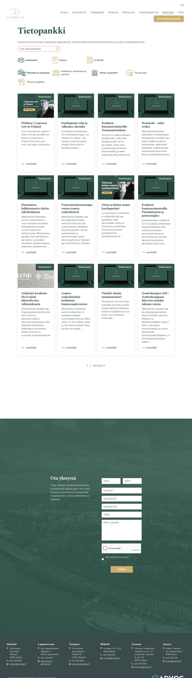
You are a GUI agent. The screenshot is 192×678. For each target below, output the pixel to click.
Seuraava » (99, 365)
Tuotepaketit (97, 12)
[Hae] (57, 48)
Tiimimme (113, 12)
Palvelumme (79, 12)
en (182, 5)
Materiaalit (168, 12)
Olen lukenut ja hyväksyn (117, 559)
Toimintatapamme (148, 12)
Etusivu (64, 12)
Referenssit (128, 12)
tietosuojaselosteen (114, 560)
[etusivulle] (16, 12)
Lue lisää (31, 163)
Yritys (181, 12)
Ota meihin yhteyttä (168, 18)
